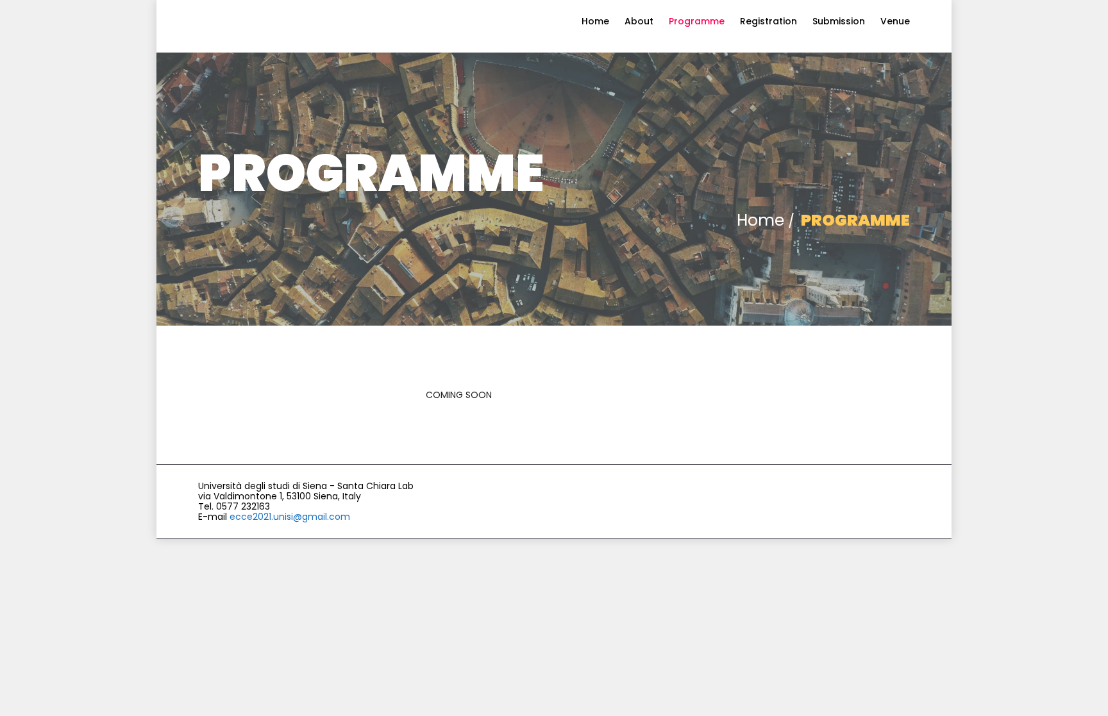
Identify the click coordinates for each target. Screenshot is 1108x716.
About (639, 21)
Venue (895, 21)
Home (595, 21)
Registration (768, 21)
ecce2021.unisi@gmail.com (290, 516)
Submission (838, 21)
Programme (697, 21)
